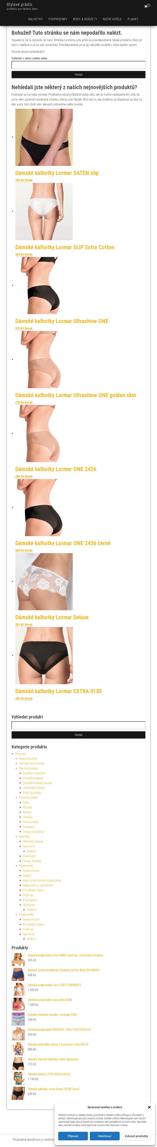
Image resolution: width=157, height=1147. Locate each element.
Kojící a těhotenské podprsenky (42, 880)
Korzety (27, 807)
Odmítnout (104, 1136)
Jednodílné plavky (34, 788)
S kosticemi (30, 900)
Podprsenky (58, 19)
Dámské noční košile (32, 763)
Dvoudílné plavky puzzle (37, 783)
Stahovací (29, 856)
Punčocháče (30, 822)
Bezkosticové (31, 871)
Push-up (28, 895)
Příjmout (73, 1136)
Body (26, 802)
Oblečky (28, 817)
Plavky (133, 19)
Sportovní (29, 846)
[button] (149, 1107)
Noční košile (112, 19)
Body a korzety (85, 19)
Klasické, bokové (33, 841)
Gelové (27, 875)
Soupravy (28, 827)
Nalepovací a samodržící (38, 885)
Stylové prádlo (19, 4)
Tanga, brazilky (32, 861)
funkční (31, 851)
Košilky (27, 812)
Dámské (20, 754)
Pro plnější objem (33, 890)
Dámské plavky (28, 768)
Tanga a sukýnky (33, 831)
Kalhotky (35, 19)
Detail (28, 180)
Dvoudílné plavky (33, 778)
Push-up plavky (32, 793)
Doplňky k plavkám (34, 773)
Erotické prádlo (28, 797)
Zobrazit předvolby (136, 1136)
